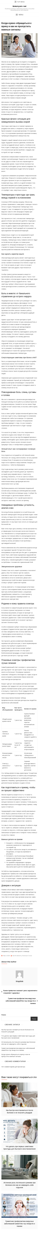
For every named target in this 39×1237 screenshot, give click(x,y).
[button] (19, 15)
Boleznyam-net (19, 6)
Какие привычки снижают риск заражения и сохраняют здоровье (20, 991)
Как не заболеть (17, 955)
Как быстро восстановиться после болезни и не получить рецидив (17, 1031)
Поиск (3, 1015)
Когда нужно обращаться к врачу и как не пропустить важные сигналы (15, 1055)
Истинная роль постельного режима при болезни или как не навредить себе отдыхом (18, 1043)
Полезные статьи (27, 955)
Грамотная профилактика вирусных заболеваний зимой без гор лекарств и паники (21, 1000)
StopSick (19, 981)
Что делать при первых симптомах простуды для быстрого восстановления (18, 1037)
